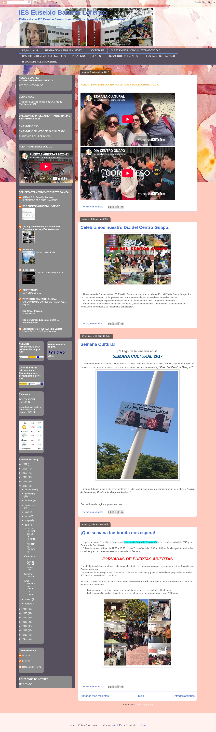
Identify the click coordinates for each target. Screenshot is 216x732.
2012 (25, 626)
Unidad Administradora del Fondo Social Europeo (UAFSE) (30, 409)
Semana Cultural (97, 344)
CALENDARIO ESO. (29, 126)
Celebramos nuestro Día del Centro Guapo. (124, 227)
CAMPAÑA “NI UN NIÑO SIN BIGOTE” (39, 331)
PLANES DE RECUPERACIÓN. (34, 136)
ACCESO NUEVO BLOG (31, 85)
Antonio (26, 655)
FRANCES (27, 249)
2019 (25, 477)
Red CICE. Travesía (32, 311)
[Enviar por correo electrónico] (109, 206)
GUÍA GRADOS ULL (31, 293)
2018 (25, 481)
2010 (25, 635)
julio (27, 512)
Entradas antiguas (184, 695)
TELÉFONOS (25, 684)
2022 (25, 464)
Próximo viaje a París (45, 252)
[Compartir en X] (116, 206)
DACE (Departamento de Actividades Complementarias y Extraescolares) (41, 228)
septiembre (30, 505)
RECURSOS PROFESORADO (160, 56)
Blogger (143, 725)
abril (27, 525)
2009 (25, 639)
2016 (25, 609)
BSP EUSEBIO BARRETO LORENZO (41, 206)
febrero (29, 603)
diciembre (30, 489)
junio (27, 516)
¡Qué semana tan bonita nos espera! (117, 532)
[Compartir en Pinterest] (122, 206)
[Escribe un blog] (112, 206)
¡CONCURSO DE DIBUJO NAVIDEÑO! (40, 200)
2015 (25, 613)
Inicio (141, 695)
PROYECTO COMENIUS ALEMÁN (39, 299)
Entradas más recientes (94, 695)
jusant (115, 725)
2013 (25, 622)
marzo (28, 599)
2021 (25, 468)
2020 (25, 473)
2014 (25, 617)
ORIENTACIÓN (29, 290)
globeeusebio (29, 270)
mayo (28, 520)
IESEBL (26, 661)
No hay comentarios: (93, 206)
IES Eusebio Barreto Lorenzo (63, 12)
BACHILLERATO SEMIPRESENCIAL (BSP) (44, 56)
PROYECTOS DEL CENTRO (86, 56)
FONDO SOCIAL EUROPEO (27, 400)
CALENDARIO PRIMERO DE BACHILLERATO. (42, 131)
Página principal (30, 50)
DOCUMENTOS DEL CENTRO (123, 56)
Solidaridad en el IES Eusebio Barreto (42, 329)
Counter (51, 356)
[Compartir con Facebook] (119, 206)
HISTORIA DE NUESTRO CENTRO (39, 61)
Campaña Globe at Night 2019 (49, 272)
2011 (25, 630)
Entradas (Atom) (145, 704)
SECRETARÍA (97, 50)
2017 (25, 486)
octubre (29, 500)
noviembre (30, 493)
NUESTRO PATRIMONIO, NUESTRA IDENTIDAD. (136, 50)
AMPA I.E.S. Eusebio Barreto (37, 197)
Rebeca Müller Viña (31, 667)
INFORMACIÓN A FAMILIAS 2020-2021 (64, 50)
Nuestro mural (28, 314)
